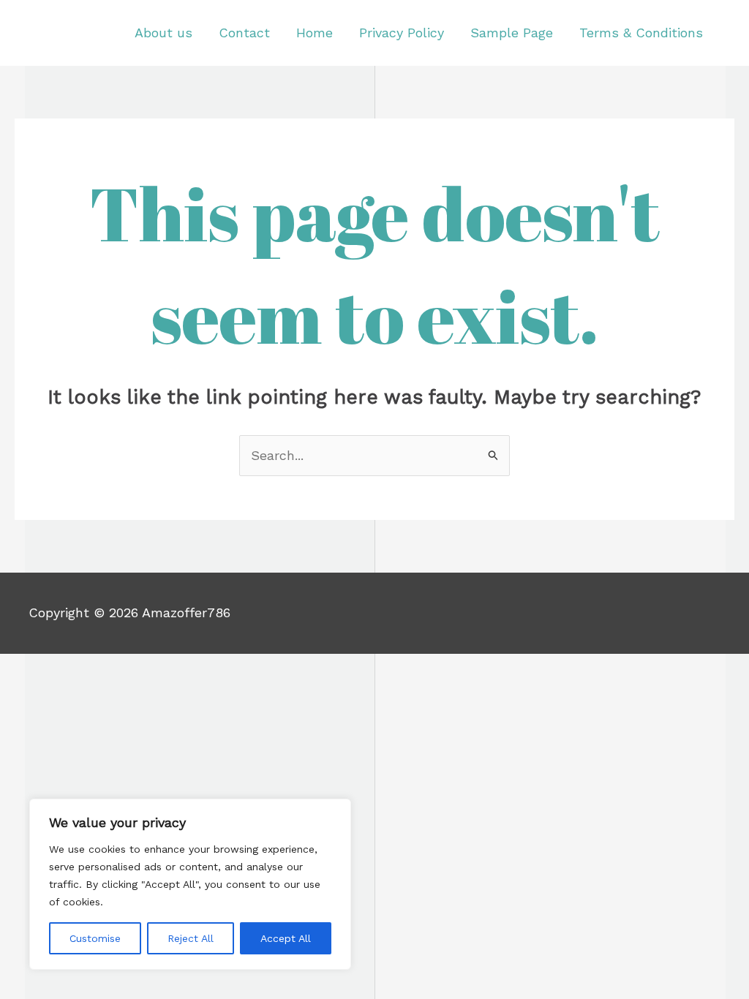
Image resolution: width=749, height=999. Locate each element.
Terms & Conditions (641, 32)
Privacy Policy (401, 32)
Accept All (285, 938)
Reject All (191, 938)
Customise (95, 938)
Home (314, 32)
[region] (190, 884)
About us (163, 32)
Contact (244, 32)
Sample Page (511, 32)
